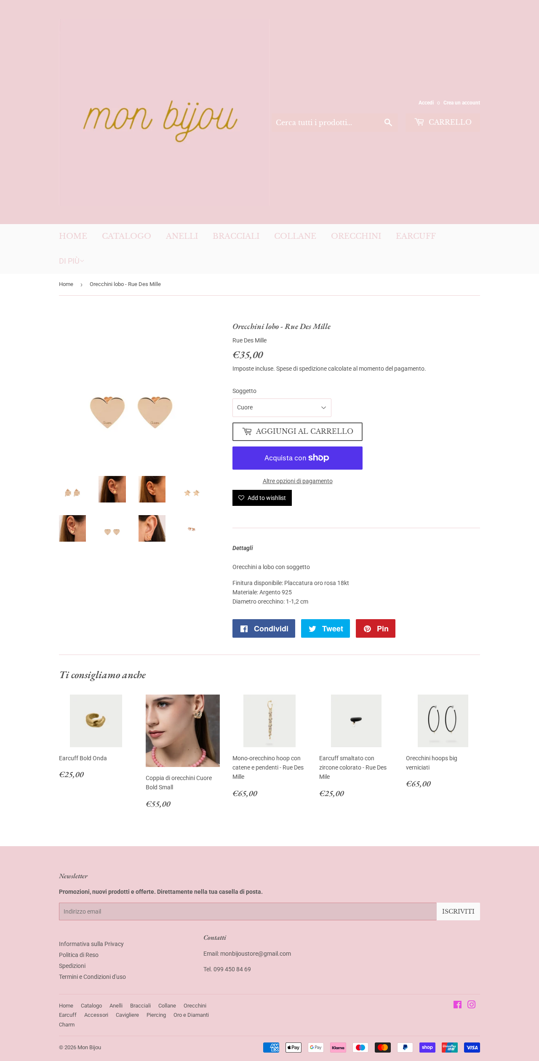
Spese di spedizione (301, 368)
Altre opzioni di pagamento (298, 481)
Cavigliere (127, 1015)
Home (73, 236)
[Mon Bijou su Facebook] (457, 1005)
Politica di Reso (79, 954)
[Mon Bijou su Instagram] (471, 1005)
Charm (67, 1024)
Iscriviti (458, 911)
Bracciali (236, 236)
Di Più (69, 261)
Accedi (426, 103)
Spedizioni (72, 965)
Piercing (156, 1015)
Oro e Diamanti (191, 1015)
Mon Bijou (89, 1047)
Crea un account (461, 103)
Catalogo (126, 236)
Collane (295, 236)
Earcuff (416, 236)
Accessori (96, 1015)
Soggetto (244, 391)
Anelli (182, 236)
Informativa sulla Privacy (91, 944)
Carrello (449, 122)
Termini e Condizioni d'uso (92, 976)
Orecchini (356, 236)
